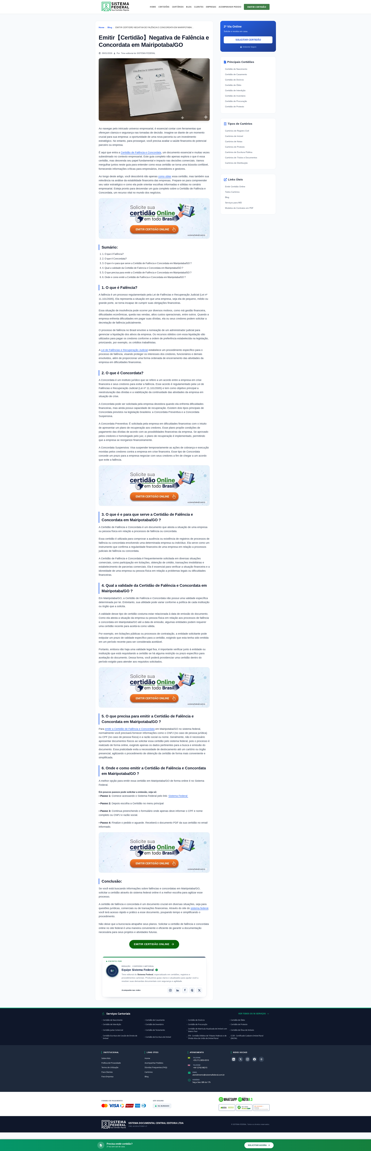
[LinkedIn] (177, 990)
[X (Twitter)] (199, 990)
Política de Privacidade (111, 1063)
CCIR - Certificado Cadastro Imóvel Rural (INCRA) (247, 1037)
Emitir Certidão (256, 7)
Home (153, 7)
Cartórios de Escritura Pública (238, 152)
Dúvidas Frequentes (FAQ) (156, 1067)
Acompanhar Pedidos (154, 1063)
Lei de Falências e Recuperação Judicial (124, 350)
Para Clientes (107, 1072)
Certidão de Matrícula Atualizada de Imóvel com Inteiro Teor (207, 1030)
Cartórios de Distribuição (236, 163)
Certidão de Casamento (236, 74)
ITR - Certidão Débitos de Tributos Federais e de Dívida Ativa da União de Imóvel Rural (207, 1037)
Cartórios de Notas (233, 141)
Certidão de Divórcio (234, 80)
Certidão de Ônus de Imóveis (242, 1030)
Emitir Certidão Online (235, 186)
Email (194, 1072)
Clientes (198, 7)
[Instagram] (170, 990)
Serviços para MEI (233, 202)
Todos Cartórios (232, 192)
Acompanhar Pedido (230, 7)
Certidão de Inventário (235, 96)
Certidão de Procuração (236, 101)
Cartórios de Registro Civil (237, 131)
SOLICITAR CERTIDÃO (248, 40)
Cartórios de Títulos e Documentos (241, 157)
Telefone (196, 1058)
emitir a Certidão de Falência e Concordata (130, 728)
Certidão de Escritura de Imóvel (158, 1037)
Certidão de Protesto (234, 106)
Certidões (163, 7)
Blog (188, 7)
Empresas (211, 7)
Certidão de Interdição (235, 90)
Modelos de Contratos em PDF (239, 208)
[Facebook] (185, 990)
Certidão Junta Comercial (113, 1030)
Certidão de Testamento (155, 1030)
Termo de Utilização (109, 1067)
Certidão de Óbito (233, 85)
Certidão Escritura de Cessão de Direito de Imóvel (120, 1037)
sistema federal (199, 908)
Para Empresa (107, 1076)
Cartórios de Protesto (235, 147)
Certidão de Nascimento (236, 69)
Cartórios (178, 7)
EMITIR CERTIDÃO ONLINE (151, 944)
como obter (164, 176)
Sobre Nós (105, 1058)
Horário (196, 1080)
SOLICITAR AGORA (257, 1145)
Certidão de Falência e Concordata (141, 152)
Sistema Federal (178, 795)
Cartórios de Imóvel (234, 136)
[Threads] (192, 990)
